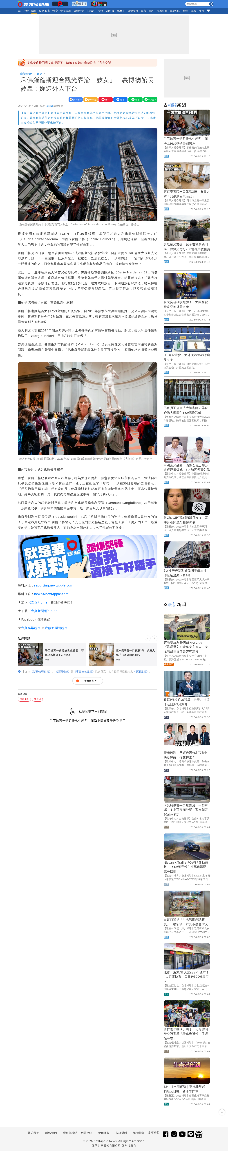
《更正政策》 (141, 671)
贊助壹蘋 (89, 99)
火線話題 (79, 11)
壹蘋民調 (65, 11)
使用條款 (104, 1133)
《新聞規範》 (63, 671)
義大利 (37, 699)
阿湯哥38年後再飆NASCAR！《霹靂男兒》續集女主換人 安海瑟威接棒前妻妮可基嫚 (186, 647)
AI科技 (110, 11)
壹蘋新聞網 (26, 73)
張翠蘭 (49, 105)
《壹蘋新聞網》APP (42, 611)
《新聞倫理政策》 (41, 671)
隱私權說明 (69, 1133)
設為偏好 (75, 99)
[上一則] (148, 638)
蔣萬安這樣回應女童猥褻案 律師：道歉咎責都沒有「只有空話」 (70, 63)
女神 (201, 11)
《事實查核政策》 (84, 671)
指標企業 (161, 11)
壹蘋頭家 (175, 11)
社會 (26, 11)
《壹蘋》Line (37, 602)
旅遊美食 (132, 11)
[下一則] (154, 638)
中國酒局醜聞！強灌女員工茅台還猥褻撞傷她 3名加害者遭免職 (188, 467)
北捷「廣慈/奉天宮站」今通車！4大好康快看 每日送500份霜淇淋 (186, 976)
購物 (193, 11)
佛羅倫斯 (24, 699)
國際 (34, 11)
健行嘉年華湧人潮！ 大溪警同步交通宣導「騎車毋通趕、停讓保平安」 (186, 1034)
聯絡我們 (51, 1133)
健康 (186, 11)
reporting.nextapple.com (53, 585)
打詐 (151, 11)
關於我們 (33, 1133)
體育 (55, 11)
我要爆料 (104, 99)
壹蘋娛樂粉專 (31, 628)
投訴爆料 (121, 1133)
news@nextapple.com (51, 594)
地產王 (121, 11)
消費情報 (139, 1133)
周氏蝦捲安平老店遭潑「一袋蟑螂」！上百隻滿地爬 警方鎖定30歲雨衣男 (186, 809)
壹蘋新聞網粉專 (56, 628)
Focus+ (91, 11)
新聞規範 (86, 1133)
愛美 (101, 11)
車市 (143, 11)
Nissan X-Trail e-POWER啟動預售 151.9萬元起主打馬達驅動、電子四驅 (187, 867)
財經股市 (44, 11)
